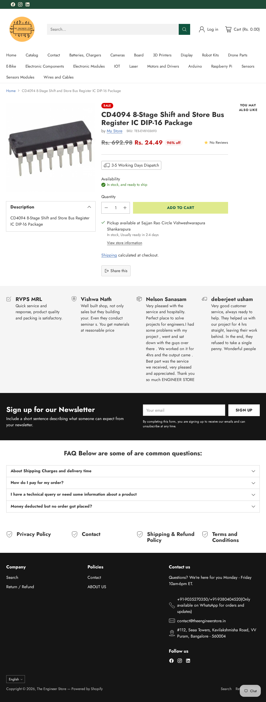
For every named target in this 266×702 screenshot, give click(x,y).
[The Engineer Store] (22, 29)
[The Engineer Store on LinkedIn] (27, 5)
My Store (114, 131)
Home (11, 90)
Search (12, 577)
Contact (94, 577)
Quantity (108, 197)
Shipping (109, 255)
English (14, 679)
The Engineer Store (51, 688)
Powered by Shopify (87, 688)
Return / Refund (20, 587)
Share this (118, 271)
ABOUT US (97, 587)
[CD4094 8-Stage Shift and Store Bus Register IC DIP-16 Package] (50, 147)
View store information (124, 242)
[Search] (184, 29)
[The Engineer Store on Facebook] (13, 5)
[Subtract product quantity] (106, 207)
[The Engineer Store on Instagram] (20, 5)
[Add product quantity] (125, 207)
